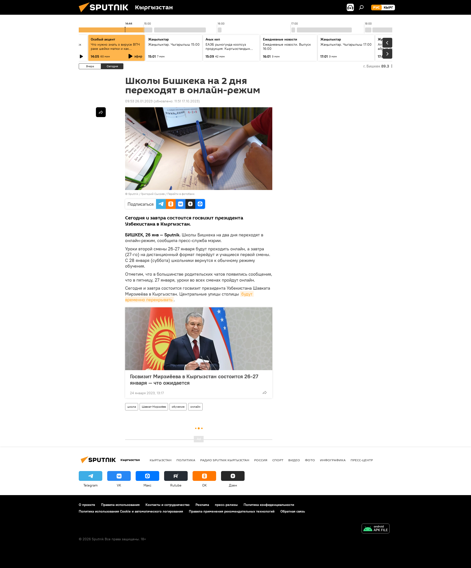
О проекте (87, 504)
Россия (260, 460)
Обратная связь (292, 511)
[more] (265, 392)
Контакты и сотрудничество (167, 504)
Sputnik (133, 194)
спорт (277, 460)
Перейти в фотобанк (181, 194)
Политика (185, 460)
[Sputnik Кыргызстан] (105, 13)
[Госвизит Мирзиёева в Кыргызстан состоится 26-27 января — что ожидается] (198, 338)
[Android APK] (375, 529)
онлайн (195, 406)
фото (310, 460)
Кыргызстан (160, 460)
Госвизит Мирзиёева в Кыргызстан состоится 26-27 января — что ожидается (194, 379)
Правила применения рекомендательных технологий (232, 511)
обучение (178, 406)
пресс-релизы (226, 504)
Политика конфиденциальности (269, 504)
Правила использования (120, 504)
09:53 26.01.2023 (139, 101)
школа (131, 406)
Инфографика (333, 460)
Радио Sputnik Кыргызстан (224, 460)
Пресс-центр (362, 460)
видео (294, 460)
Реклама (202, 504)
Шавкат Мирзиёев (154, 406)
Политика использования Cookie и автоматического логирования (131, 511)
